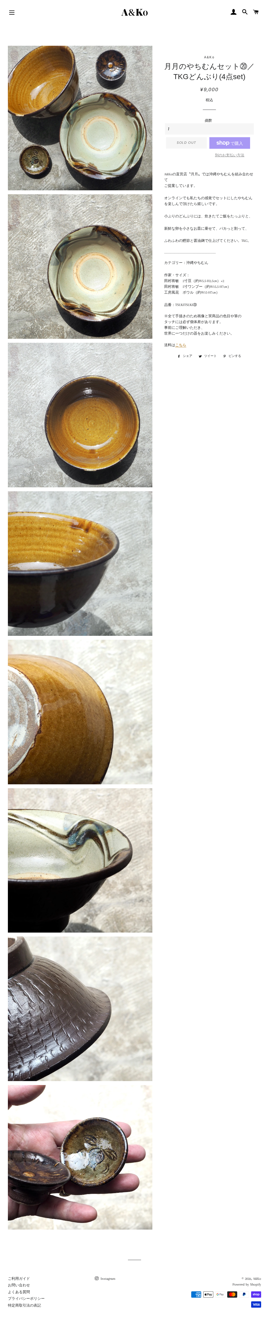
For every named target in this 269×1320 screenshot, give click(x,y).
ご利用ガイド (19, 1279)
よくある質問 (19, 1292)
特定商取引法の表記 (24, 1305)
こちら (180, 345)
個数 (208, 120)
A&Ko (257, 1279)
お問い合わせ (19, 1285)
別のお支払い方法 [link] (229, 155)
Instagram (107, 1279)
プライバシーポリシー (26, 1299)
